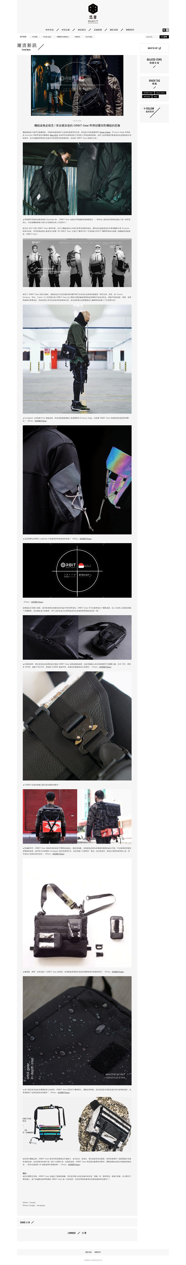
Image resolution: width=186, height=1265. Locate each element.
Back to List (154, 48)
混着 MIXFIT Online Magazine (93, 13)
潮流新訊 (82, 30)
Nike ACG (54, 135)
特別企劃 (66, 30)
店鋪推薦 (98, 30)
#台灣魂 (34, 37)
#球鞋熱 (77, 37)
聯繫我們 (130, 30)
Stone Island (105, 132)
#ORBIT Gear (148, 93)
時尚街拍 (50, 30)
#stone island (160, 93)
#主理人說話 (47, 37)
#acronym (147, 96)
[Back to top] (177, 1256)
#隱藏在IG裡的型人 (63, 37)
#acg (155, 96)
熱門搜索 (23, 37)
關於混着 (114, 30)
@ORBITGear (40, 421)
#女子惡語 (89, 37)
